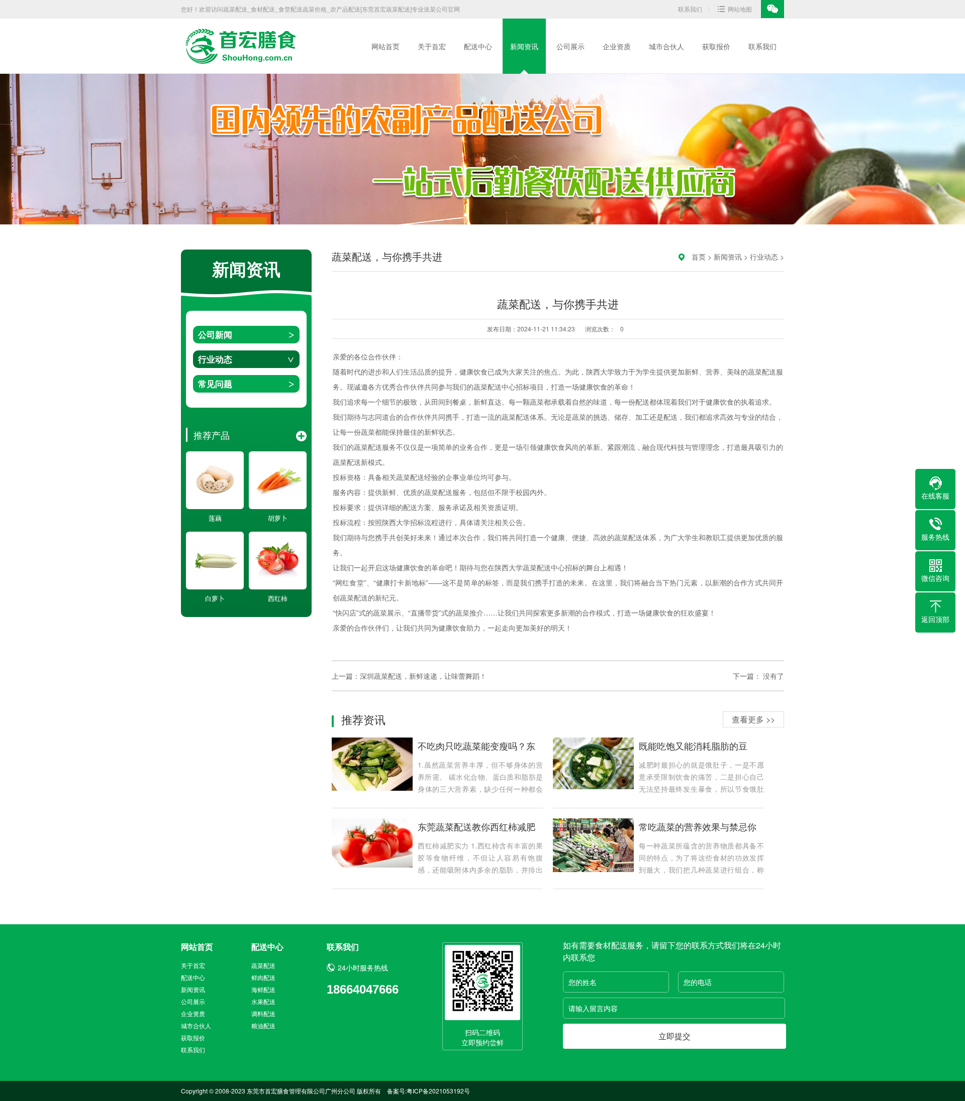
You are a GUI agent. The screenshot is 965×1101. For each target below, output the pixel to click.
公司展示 (570, 46)
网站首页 (385, 46)
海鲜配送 (263, 989)
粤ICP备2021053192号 (438, 1090)
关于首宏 (432, 46)
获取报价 (716, 46)
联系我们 (690, 9)
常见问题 (215, 384)
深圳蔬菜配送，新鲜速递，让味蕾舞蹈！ (423, 676)
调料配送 (263, 1013)
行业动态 (215, 359)
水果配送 (263, 1001)
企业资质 (617, 46)
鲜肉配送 (263, 977)
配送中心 (478, 46)
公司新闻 (215, 334)
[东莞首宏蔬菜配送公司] (239, 46)
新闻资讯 (524, 46)
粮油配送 (263, 1025)
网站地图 (740, 9)
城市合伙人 (666, 46)
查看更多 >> (753, 719)
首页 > (703, 257)
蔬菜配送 (263, 965)
